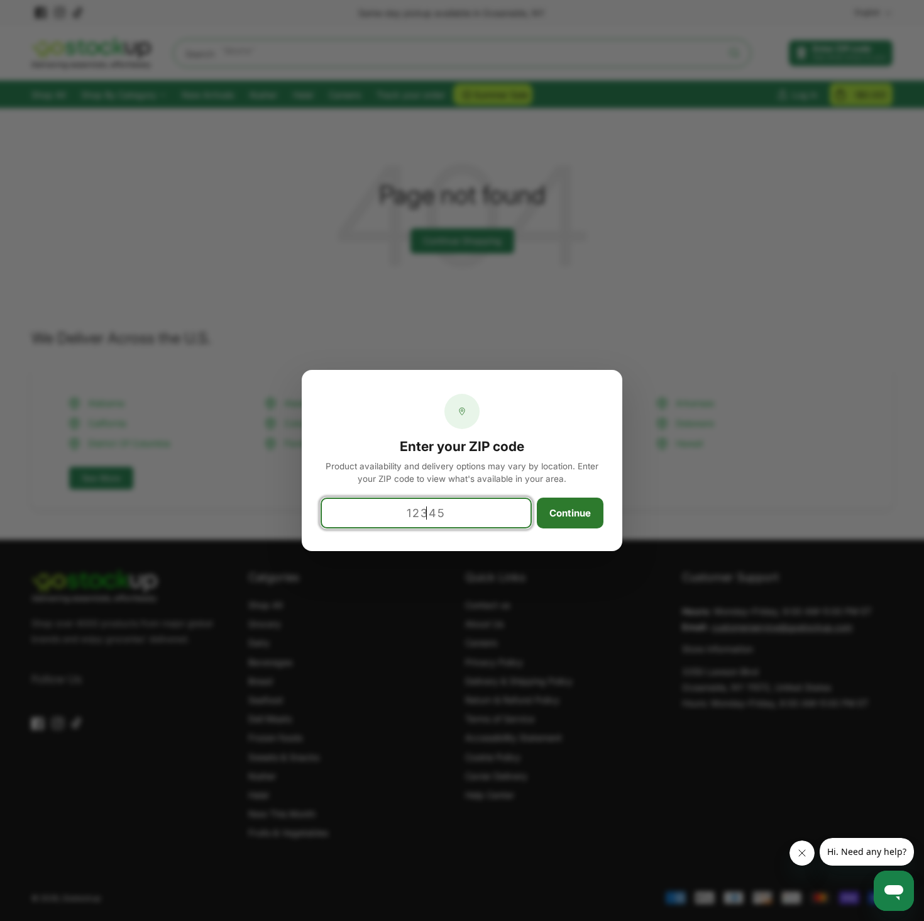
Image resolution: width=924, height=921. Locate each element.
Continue (570, 513)
